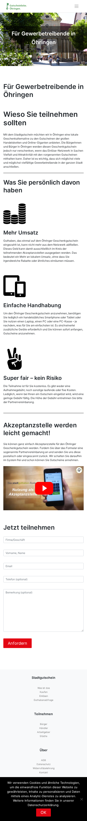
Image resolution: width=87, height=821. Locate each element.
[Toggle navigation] (76, 6)
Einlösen (43, 696)
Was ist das (43, 688)
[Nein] (81, 799)
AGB (43, 760)
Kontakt (43, 772)
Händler (43, 728)
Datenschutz (44, 764)
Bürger (43, 724)
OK (43, 812)
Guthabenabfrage (43, 700)
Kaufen (44, 692)
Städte (43, 736)
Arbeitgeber (43, 732)
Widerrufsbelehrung (43, 768)
